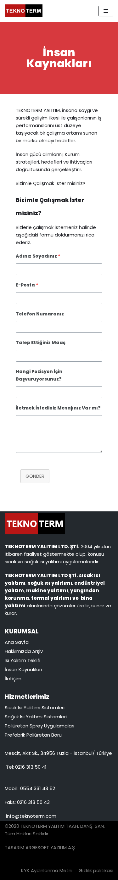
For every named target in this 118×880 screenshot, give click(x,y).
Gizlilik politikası (96, 870)
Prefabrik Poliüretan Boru (33, 735)
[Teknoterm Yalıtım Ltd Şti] (23, 10)
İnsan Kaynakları (23, 669)
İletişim (13, 678)
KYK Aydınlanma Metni (46, 870)
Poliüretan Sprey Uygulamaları (39, 725)
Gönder (34, 476)
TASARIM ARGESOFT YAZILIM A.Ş (40, 847)
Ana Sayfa (17, 642)
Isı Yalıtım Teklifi (22, 660)
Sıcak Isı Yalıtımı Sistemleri (35, 707)
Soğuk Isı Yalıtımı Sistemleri (36, 716)
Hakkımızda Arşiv (24, 651)
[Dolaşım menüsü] (105, 11)
